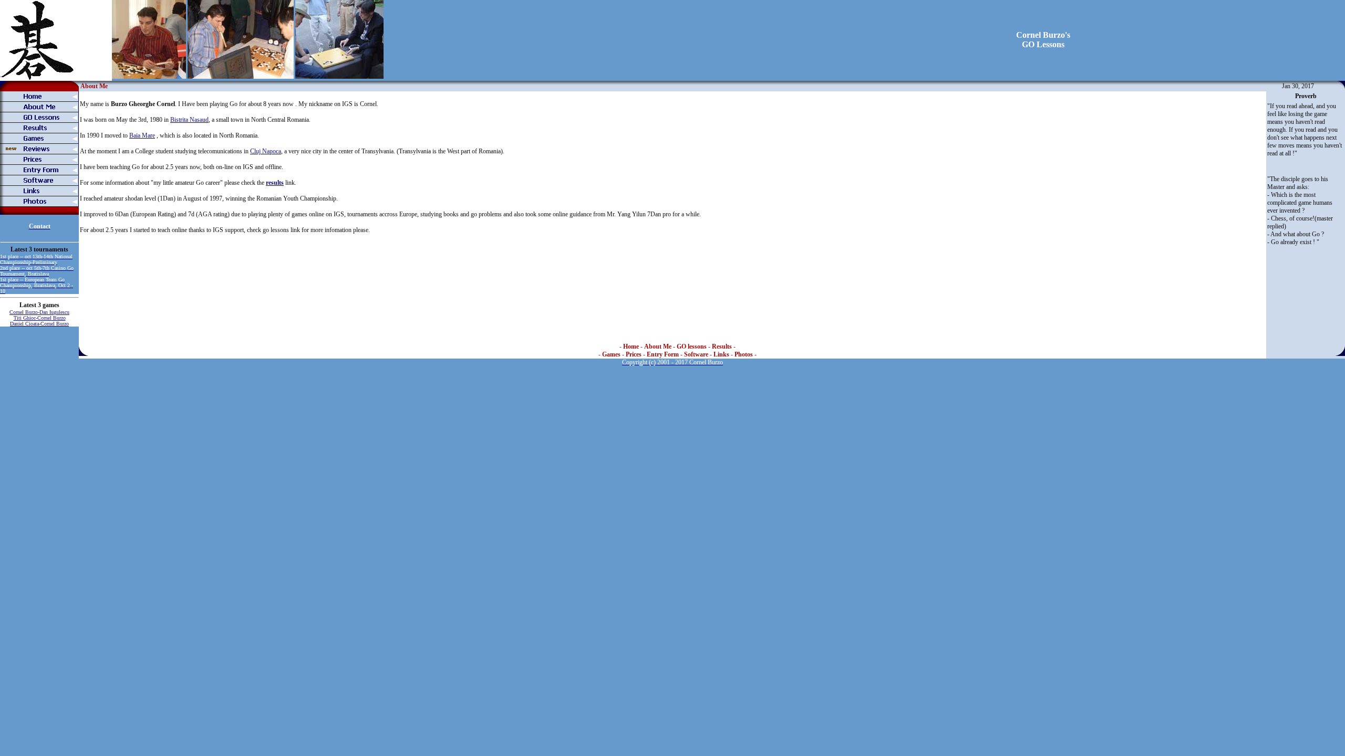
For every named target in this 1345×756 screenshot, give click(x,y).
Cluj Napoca (265, 151)
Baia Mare (142, 135)
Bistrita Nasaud (189, 119)
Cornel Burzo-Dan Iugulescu (39, 312)
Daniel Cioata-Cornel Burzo (39, 324)
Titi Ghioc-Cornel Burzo (40, 318)
